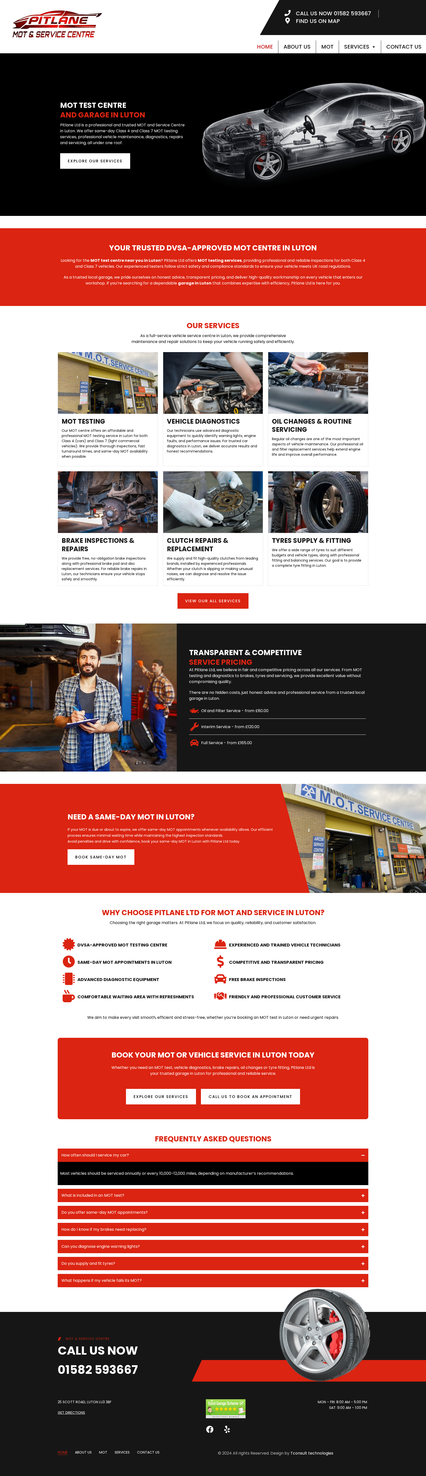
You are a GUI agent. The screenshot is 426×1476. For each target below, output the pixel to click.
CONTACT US (404, 47)
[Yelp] (227, 1429)
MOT (327, 47)
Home (265, 47)
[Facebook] (209, 1429)
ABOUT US (297, 47)
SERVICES (356, 47)
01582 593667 (98, 1370)
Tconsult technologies (311, 1453)
